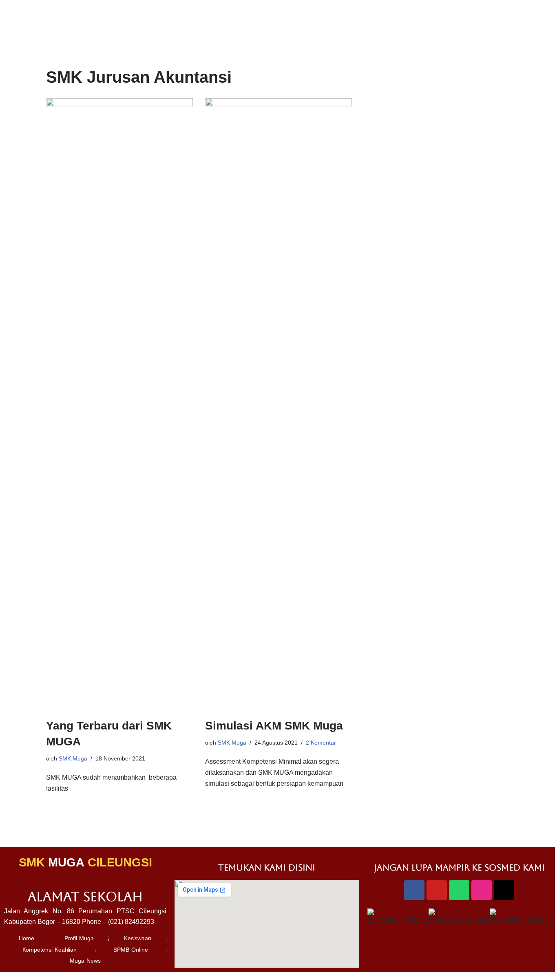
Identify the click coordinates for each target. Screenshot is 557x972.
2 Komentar (321, 742)
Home (26, 938)
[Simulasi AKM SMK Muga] (278, 404)
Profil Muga (79, 938)
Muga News (85, 960)
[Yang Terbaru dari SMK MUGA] (119, 404)
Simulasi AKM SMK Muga (274, 725)
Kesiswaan (137, 938)
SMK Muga (73, 758)
